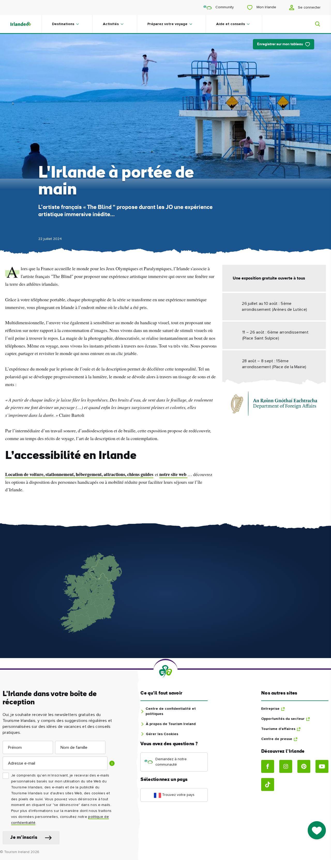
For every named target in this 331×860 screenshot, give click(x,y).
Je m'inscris (23, 837)
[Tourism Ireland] (25, 24)
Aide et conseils (230, 24)
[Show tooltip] (112, 763)
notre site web (173, 474)
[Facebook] (267, 766)
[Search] (314, 24)
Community (224, 7)
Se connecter (309, 7)
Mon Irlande (265, 7)
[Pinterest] (303, 766)
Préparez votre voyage (167, 24)
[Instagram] (285, 766)
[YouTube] (321, 766)
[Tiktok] (267, 784)
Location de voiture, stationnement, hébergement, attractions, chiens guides (79, 474)
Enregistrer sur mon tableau (280, 44)
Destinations (63, 24)
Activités (111, 24)
